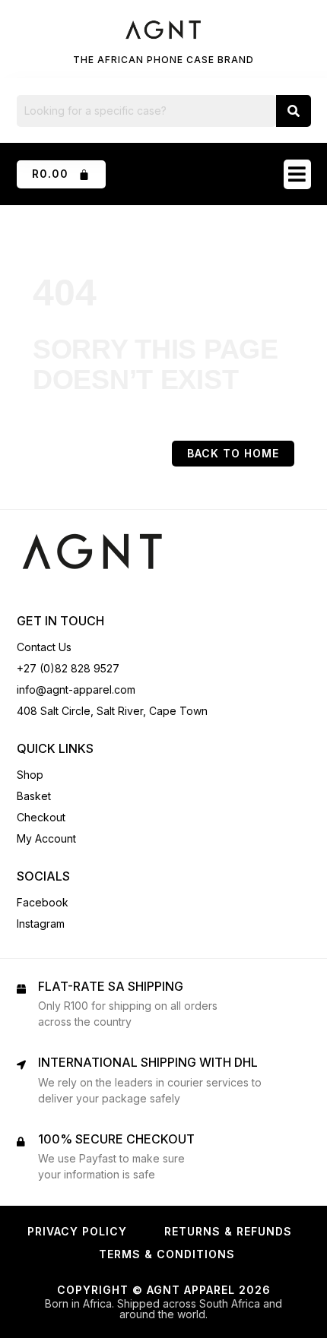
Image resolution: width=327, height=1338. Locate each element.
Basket (34, 795)
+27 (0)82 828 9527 (68, 668)
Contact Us (44, 647)
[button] (297, 174)
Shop (30, 774)
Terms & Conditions (167, 1254)
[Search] (293, 111)
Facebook (42, 902)
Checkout (41, 817)
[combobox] (146, 111)
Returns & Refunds (228, 1231)
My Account (46, 838)
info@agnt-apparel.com (76, 689)
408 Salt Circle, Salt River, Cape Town (112, 710)
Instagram (41, 923)
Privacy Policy (77, 1231)
